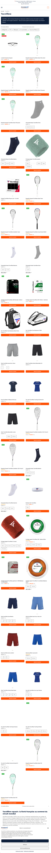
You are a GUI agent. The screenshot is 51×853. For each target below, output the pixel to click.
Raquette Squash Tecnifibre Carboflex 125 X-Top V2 (12, 468)
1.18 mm (28, 586)
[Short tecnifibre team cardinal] (12, 639)
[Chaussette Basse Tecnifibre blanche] (12, 489)
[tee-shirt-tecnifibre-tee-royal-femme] (37, 677)
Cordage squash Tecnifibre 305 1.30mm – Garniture (37, 299)
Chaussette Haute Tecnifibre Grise (33, 265)
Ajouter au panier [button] (12, 62)
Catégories (4, 29)
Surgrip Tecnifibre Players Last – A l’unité (10, 198)
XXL (14, 694)
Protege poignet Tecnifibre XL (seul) (8, 541)
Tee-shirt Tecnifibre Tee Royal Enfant (34, 726)
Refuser (25, 844)
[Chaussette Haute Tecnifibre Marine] (37, 455)
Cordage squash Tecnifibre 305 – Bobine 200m (36, 539)
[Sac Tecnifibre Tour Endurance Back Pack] (12, 318)
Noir (6, 767)
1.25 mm (33, 544)
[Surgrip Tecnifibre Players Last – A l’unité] (12, 185)
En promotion (23, 29)
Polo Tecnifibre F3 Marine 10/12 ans (8, 399)
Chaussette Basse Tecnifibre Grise (33, 122)
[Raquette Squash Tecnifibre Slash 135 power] (37, 77)
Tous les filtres (33, 29)
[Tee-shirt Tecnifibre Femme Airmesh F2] (12, 750)
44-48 (7, 269)
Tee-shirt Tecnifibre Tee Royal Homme (9, 726)
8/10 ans (14, 436)
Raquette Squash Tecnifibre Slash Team (34, 198)
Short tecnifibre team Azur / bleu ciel (33, 616)
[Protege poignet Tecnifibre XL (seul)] (12, 527)
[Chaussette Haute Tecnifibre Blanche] (12, 252)
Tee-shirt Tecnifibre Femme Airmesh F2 (9, 763)
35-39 (28, 127)
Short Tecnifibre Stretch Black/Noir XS (34, 363)
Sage (44, 163)
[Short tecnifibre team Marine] (12, 603)
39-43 (3, 269)
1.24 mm (33, 586)
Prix (11, 29)
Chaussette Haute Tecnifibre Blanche (9, 265)
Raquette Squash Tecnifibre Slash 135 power (35, 90)
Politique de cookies (19, 851)
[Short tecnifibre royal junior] (37, 639)
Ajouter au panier (37, 130)
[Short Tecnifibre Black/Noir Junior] (12, 419)
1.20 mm (28, 544)
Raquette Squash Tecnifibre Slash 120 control (35, 57)
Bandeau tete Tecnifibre (31, 502)
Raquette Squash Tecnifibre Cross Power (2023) (36, 231)
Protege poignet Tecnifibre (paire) (33, 159)
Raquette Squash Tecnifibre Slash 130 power (10, 122)
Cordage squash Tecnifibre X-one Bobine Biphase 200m (36, 581)
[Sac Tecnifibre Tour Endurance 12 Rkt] (37, 318)
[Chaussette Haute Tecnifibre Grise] (37, 252)
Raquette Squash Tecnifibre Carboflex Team (10, 231)
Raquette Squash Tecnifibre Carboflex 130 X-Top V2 (37, 432)
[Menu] (3, 8)
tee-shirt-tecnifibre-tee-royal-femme (34, 690)
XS (13, 620)
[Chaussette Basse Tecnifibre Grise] (37, 109)
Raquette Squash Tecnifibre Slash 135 (34, 763)
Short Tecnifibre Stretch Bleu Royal (8, 690)
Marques (16, 29)
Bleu (3, 767)
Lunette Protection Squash (6, 57)
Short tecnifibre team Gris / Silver (8, 363)
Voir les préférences (25, 848)
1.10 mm (38, 544)
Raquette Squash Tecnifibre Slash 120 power (10, 90)
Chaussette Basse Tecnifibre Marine (8, 159)
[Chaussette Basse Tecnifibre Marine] (12, 146)
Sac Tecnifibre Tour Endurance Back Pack (10, 330)
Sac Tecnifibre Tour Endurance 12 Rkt (34, 330)
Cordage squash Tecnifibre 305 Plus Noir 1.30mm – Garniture (12, 300)
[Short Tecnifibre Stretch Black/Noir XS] (37, 350)
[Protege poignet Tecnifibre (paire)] (37, 146)
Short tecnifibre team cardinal (7, 652)
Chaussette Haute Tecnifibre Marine (33, 468)
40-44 (32, 127)
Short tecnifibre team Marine (7, 616)
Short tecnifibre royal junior (31, 652)
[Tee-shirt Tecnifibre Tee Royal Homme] (12, 713)
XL (10, 620)
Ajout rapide (3, 272)
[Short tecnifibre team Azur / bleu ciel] (37, 603)
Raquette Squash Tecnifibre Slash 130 (9, 797)
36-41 (3, 163)
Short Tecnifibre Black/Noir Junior (8, 432)
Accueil (2, 11)
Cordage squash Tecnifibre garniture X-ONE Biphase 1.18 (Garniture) (12, 581)
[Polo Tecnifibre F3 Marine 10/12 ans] (12, 386)
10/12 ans (3, 436)
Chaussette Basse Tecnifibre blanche (9, 502)
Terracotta (29, 166)
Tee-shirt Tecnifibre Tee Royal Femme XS (34, 399)
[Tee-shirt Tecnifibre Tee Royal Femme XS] (37, 386)
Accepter (25, 841)
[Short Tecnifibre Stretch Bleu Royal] (12, 677)
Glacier (39, 163)
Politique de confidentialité (29, 851)
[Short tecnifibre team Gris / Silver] (12, 350)
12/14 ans (34, 731)
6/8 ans (9, 436)
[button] (48, 828)
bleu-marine (33, 163)
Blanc (28, 163)
